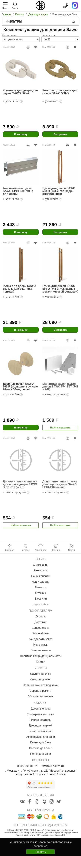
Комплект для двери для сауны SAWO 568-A (20, 92)
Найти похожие (60, 427)
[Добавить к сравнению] (28, 47)
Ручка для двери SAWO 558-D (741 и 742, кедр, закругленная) (58, 191)
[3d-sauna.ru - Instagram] (51, 801)
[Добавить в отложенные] (35, 47)
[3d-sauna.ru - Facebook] (29, 801)
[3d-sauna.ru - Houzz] (44, 801)
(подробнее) (40, 845)
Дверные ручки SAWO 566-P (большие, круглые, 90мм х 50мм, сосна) (20, 386)
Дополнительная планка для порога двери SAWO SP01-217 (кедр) (20, 484)
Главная (6, 14)
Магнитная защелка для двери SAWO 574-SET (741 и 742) (60, 386)
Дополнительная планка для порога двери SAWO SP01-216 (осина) (59, 484)
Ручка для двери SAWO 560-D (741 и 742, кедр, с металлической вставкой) (60, 288)
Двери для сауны (38, 14)
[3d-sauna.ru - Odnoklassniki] (37, 801)
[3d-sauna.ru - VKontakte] (22, 801)
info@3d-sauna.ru (53, 765)
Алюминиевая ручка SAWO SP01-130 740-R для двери (18, 191)
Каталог (19, 14)
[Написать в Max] (75, 5)
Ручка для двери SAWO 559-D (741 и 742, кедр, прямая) (19, 288)
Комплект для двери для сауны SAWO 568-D (59, 92)
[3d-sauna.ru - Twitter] (59, 801)
